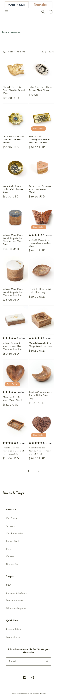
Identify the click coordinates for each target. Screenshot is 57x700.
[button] (6, 12)
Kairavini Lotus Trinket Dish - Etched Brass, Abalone (13, 139)
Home (4, 32)
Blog (8, 549)
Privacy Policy (13, 629)
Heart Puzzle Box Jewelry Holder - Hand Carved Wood (40, 450)
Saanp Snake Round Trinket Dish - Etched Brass (13, 189)
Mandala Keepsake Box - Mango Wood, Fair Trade (40, 344)
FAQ (8, 585)
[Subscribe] (47, 661)
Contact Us (12, 564)
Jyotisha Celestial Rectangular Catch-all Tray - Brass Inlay (13, 450)
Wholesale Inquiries (16, 608)
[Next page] (38, 471)
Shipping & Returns (16, 593)
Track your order (14, 600)
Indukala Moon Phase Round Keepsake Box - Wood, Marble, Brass (13, 292)
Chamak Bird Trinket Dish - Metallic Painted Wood (14, 90)
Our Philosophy (14, 533)
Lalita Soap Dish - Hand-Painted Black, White (40, 89)
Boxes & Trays (15, 32)
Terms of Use (13, 637)
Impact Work (13, 541)
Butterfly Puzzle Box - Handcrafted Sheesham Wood (40, 242)
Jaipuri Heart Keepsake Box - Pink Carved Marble (40, 189)
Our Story (11, 518)
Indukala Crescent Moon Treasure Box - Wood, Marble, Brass (12, 346)
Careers (10, 556)
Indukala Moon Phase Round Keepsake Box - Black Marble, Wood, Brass (13, 240)
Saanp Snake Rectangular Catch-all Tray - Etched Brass (39, 139)
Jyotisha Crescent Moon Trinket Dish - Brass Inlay (40, 395)
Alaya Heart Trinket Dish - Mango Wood (12, 398)
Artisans (10, 526)
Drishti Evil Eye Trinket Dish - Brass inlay (40, 290)
